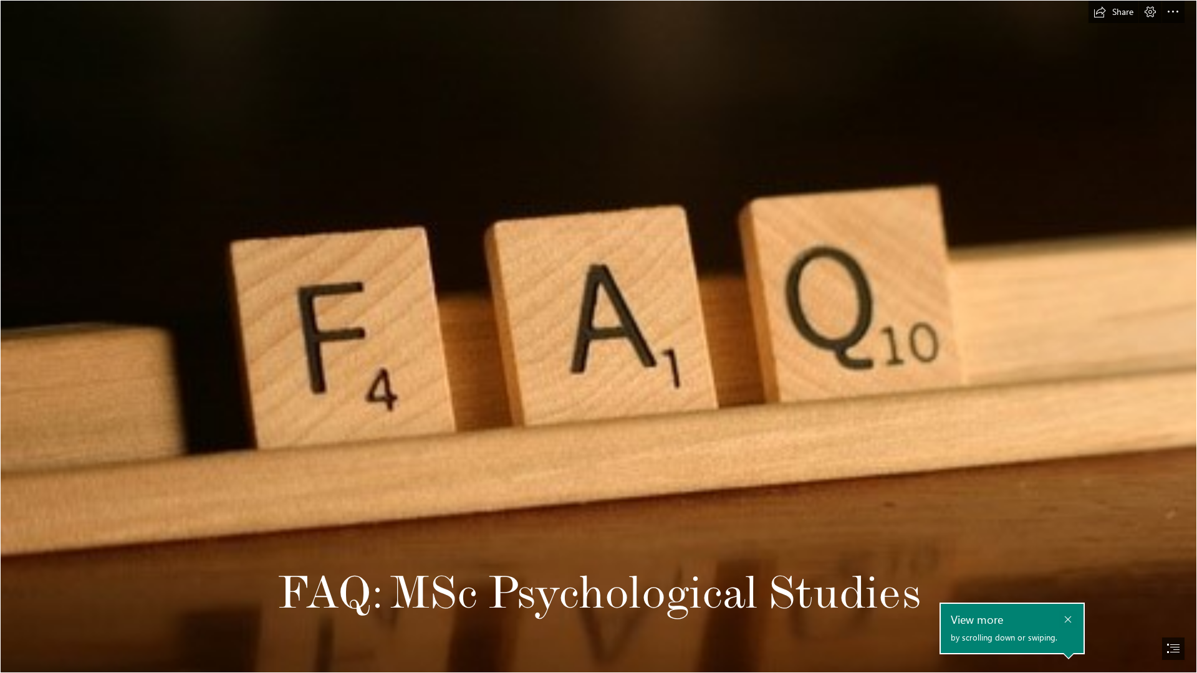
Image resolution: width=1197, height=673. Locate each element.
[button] (1113, 12)
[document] (598, 336)
